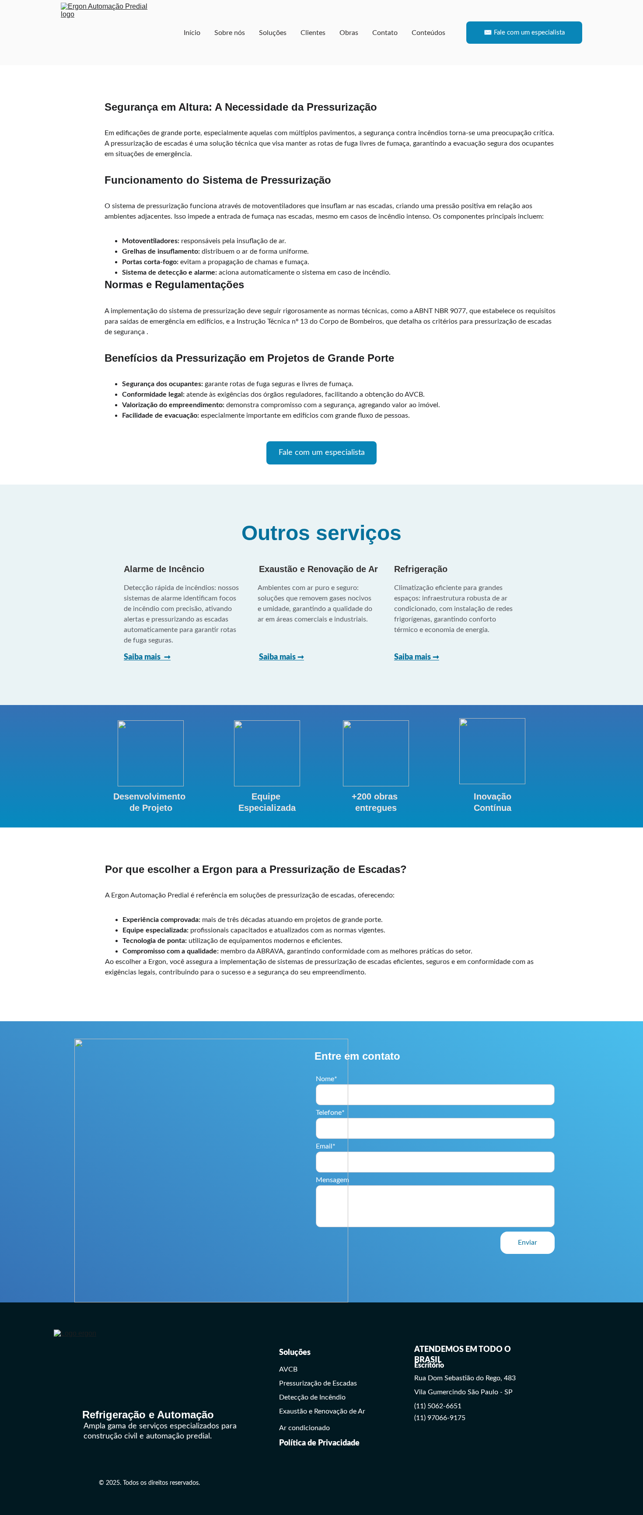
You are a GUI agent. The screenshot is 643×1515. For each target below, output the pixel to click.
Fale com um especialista (322, 453)
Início (192, 32)
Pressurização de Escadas (318, 1383)
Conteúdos (428, 32)
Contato (385, 32)
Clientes (313, 32)
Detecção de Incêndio (312, 1397)
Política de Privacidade (319, 1443)
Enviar (527, 1242)
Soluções (273, 32)
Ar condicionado (304, 1427)
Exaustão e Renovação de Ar (322, 1411)
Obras (348, 32)
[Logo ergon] (141, 1375)
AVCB (288, 1369)
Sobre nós (229, 32)
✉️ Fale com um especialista (524, 32)
